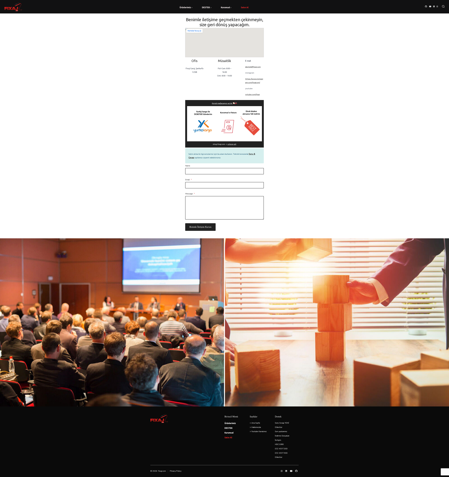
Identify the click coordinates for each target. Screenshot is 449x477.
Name (187, 165)
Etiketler (278, 427)
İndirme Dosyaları (282, 436)
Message (190, 193)
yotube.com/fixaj (252, 94)
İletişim (278, 440)
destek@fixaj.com (253, 67)
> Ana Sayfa (255, 423)
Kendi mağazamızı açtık (222, 103)
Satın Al (244, 7)
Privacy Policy (175, 471)
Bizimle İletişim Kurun (200, 226)
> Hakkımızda (255, 427)
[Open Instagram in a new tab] (437, 6)
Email (188, 179)
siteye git (231, 144)
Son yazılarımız (281, 431)
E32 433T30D (281, 453)
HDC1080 (279, 444)
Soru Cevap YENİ (282, 423)
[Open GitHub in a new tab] (426, 6)
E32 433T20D (281, 448)
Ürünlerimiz (185, 7)
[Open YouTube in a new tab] (430, 6)
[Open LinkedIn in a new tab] (434, 6)
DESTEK (206, 7)
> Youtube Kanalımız (258, 431)
